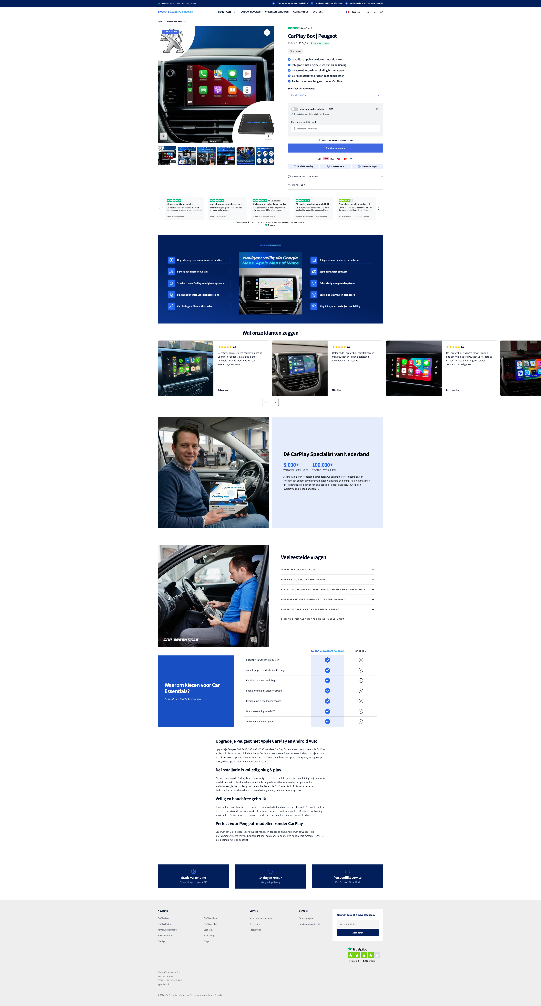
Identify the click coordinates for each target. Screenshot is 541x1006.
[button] (265, 402)
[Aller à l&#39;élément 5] (246, 156)
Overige (161, 941)
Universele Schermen (277, 11)
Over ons (318, 11)
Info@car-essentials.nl (309, 924)
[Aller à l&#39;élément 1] (167, 155)
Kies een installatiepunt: (304, 122)
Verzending (255, 924)
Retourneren (255, 930)
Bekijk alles (224, 11)
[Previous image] (163, 136)
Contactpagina (306, 918)
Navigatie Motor (165, 935)
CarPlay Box (163, 918)
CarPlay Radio (164, 924)
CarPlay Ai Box (300, 11)
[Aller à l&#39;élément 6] (265, 156)
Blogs (206, 941)
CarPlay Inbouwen (251, 11)
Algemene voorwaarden (261, 918)
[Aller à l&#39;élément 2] (187, 156)
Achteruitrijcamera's (167, 930)
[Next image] (268, 136)
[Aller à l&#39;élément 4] (226, 156)
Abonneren (357, 932)
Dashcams (208, 930)
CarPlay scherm (211, 918)
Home (160, 22)
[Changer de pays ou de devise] (347, 12)
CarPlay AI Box (210, 924)
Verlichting (209, 935)
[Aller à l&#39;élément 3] (206, 156)
